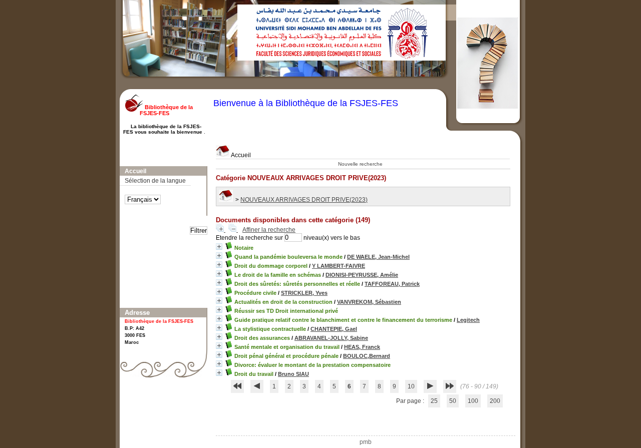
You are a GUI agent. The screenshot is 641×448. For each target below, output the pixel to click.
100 (473, 400)
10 (411, 386)
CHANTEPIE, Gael (333, 329)
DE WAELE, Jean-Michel (378, 257)
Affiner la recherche (268, 229)
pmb (366, 441)
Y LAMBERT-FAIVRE (338, 266)
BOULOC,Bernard (366, 356)
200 (495, 400)
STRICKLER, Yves (304, 293)
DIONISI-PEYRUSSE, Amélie (362, 275)
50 (452, 400)
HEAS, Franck (362, 347)
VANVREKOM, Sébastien (369, 302)
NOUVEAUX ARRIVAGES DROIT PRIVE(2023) (304, 199)
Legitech (468, 320)
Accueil (240, 155)
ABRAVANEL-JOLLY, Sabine (331, 338)
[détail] (219, 246)
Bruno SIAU (293, 374)
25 (434, 400)
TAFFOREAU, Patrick (392, 284)
